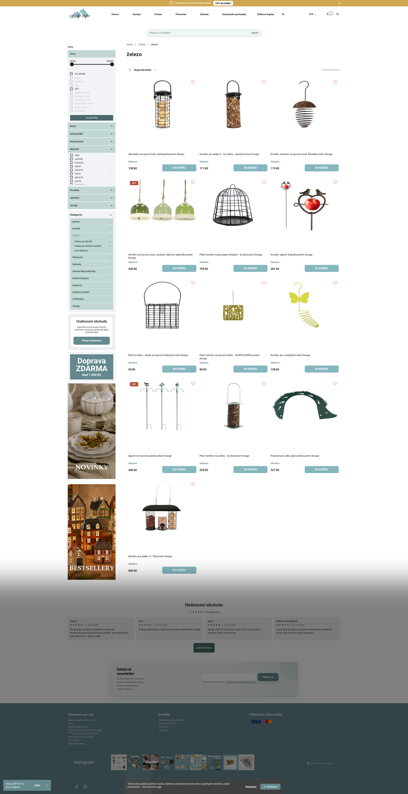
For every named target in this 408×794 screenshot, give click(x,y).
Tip (93, 85)
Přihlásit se (268, 677)
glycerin (93, 177)
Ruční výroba (93, 107)
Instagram (164, 730)
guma (93, 181)
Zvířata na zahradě (83, 241)
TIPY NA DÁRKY (223, 3)
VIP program (74, 740)
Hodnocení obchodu (204, 605)
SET (93, 89)
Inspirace (77, 285)
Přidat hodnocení (91, 340)
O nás (70, 723)
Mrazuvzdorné (93, 92)
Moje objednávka (76, 743)
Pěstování (78, 257)
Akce (93, 78)
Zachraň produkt (81, 292)
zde (159, 787)
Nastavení (251, 786)
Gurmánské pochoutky (84, 271)
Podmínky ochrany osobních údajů (85, 730)
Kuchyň (76, 228)
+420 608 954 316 (168, 723)
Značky (76, 306)
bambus (93, 162)
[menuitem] (119, 14)
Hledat (254, 32)
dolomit (93, 170)
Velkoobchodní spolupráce (81, 737)
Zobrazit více (204, 647)
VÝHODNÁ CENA (93, 103)
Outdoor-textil (93, 96)
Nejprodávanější (142, 69)
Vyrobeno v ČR (93, 100)
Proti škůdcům (81, 250)
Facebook (163, 727)
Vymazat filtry (92, 118)
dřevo (93, 173)
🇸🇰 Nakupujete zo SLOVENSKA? (83, 733)
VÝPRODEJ (78, 299)
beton (93, 166)
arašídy (93, 159)
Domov (76, 221)
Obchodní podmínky (77, 727)
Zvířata (76, 235)
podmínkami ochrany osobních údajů (240, 682)
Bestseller (93, 111)
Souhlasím (272, 786)
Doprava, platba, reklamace (81, 720)
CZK (311, 14)
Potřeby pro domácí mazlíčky (88, 246)
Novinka (93, 81)
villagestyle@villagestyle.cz (172, 720)
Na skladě (93, 73)
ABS (93, 155)
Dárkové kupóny (81, 278)
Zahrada (77, 264)
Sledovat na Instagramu (322, 763)
